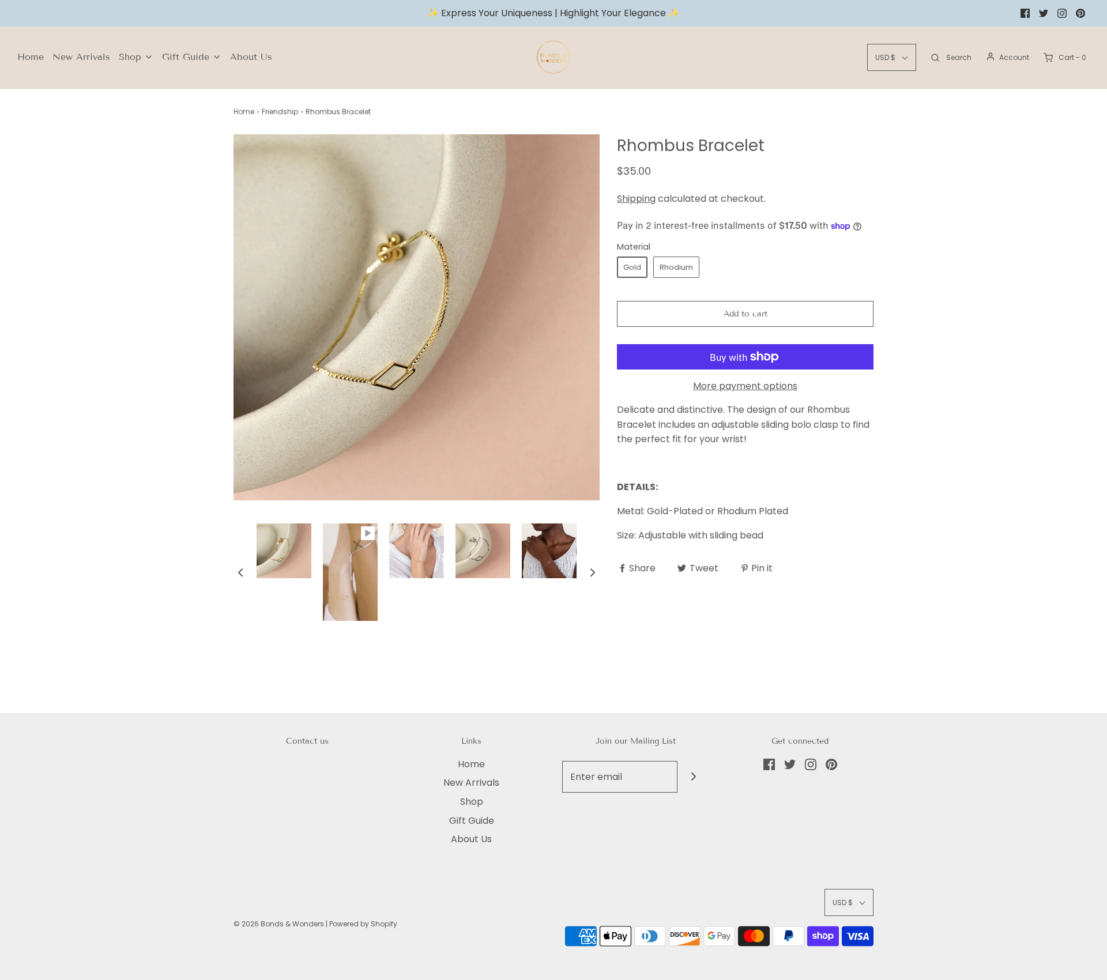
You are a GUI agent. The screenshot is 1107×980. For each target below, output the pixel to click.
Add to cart (745, 314)
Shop (471, 801)
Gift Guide (471, 820)
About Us (251, 56)
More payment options (745, 386)
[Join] (693, 777)
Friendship (280, 111)
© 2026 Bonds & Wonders (279, 924)
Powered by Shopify (363, 924)
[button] (240, 572)
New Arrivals (81, 56)
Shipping (636, 198)
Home (30, 56)
